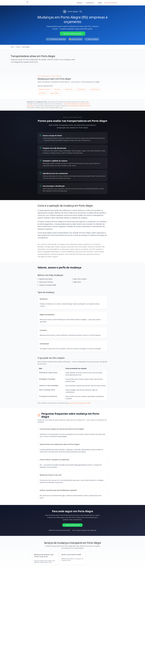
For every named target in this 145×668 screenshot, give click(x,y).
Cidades (100, 2)
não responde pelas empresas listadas (79, 105)
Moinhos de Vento (44, 89)
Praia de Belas (54, 93)
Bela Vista (57, 89)
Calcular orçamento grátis (72, 34)
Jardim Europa (95, 89)
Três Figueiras (81, 89)
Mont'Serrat (68, 89)
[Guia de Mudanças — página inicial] (38, 2)
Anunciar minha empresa (110, 2)
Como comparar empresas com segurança (84, 530)
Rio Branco (42, 93)
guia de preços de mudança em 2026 (79, 403)
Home (12, 47)
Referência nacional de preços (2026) (59, 530)
